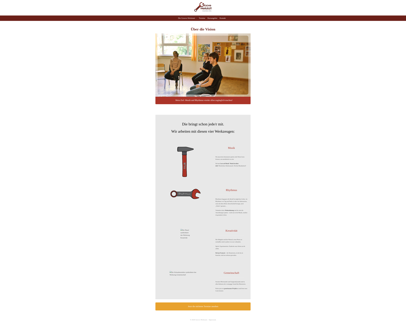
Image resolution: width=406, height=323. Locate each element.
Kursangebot (212, 18)
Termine (202, 18)
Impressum (212, 320)
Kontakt (223, 18)
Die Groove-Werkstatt (186, 18)
